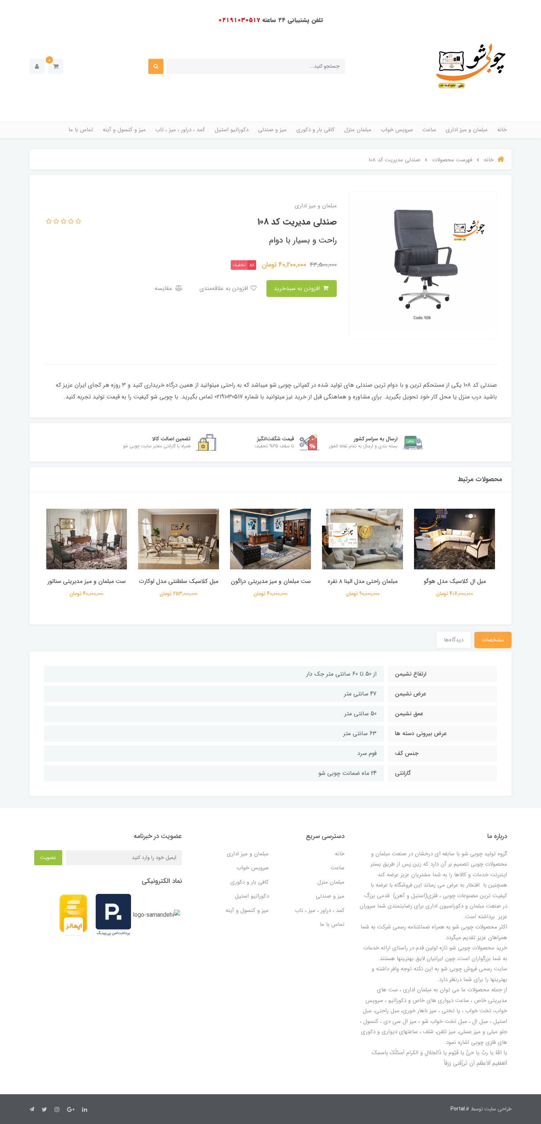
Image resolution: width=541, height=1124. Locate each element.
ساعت (429, 129)
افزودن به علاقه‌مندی (224, 288)
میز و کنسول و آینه (124, 129)
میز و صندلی (272, 129)
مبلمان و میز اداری (467, 129)
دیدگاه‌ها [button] (453, 640)
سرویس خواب (397, 129)
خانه (502, 129)
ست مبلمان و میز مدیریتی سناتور (178, 581)
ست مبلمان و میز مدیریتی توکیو (87, 581)
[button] (55, 66)
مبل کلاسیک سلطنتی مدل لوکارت (270, 581)
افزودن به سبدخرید (298, 288)
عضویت (48, 857)
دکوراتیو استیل (231, 129)
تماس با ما (80, 129)
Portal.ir (459, 1109)
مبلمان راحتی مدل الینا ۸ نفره (454, 581)
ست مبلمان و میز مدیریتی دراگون (363, 581)
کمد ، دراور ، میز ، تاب (180, 129)
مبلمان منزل (357, 129)
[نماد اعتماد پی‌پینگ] (113, 915)
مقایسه (164, 288)
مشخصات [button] (493, 640)
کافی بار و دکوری (315, 129)
